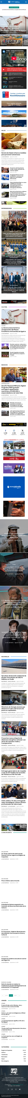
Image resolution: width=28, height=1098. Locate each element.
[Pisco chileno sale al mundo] (14, 869)
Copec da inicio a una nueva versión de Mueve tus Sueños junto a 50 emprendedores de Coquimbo (14, 235)
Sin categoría (4, 851)
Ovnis (14, 531)
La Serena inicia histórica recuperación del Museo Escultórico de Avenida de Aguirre (13, 329)
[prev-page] (2, 296)
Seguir (14, 429)
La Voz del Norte (5, 156)
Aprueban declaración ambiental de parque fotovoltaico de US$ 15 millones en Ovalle (13, 677)
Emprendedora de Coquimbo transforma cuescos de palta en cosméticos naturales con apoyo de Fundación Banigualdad (14, 262)
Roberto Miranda (11, 681)
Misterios (14, 598)
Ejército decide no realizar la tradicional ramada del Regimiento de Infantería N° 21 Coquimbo (13, 985)
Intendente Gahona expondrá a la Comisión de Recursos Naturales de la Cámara (13, 906)
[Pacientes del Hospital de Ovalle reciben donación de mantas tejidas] (5, 170)
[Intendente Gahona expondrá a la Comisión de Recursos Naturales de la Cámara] (14, 893)
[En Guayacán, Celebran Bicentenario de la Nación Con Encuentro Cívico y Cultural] (14, 920)
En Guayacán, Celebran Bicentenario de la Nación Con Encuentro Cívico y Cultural (13, 933)
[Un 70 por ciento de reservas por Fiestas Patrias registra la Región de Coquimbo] (14, 842)
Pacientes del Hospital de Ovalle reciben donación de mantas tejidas (17, 169)
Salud (2, 150)
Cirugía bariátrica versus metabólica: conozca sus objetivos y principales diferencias (16, 176)
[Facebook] (8, 1089)
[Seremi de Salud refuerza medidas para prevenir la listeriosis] (14, 141)
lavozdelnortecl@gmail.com (17, 1084)
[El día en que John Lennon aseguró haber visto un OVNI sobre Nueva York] (14, 535)
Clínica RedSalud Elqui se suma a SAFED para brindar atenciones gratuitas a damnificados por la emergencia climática (18, 185)
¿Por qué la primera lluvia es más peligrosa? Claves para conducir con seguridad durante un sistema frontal (17, 412)
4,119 (6, 995)
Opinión (3, 1003)
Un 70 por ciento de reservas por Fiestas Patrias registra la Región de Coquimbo (13, 855)
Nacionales (4, 681)
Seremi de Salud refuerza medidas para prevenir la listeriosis (13, 154)
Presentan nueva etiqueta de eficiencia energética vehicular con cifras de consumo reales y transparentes (13, 740)
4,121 (15, 995)
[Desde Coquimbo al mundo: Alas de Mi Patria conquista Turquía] (5, 354)
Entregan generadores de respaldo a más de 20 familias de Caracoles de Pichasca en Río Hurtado (13, 772)
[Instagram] (12, 1089)
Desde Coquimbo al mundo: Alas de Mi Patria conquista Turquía (17, 354)
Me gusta (5, 429)
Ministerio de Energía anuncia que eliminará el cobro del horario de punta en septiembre (13, 708)
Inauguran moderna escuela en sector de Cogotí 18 (13, 959)
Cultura (3, 24)
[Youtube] (19, 1089)
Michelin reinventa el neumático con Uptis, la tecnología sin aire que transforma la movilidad (16, 404)
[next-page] (5, 296)
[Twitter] (16, 1089)
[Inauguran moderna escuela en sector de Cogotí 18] (14, 947)
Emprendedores (14, 231)
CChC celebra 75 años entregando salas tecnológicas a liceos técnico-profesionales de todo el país (13, 802)
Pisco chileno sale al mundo (10, 881)
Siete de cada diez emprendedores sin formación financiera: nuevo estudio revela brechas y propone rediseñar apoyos (14, 289)
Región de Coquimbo (6, 982)
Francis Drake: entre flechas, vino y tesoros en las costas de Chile (11, 1006)
